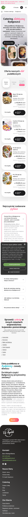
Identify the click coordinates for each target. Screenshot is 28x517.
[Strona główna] (1, 11)
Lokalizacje (5, 492)
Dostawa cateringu (9, 11)
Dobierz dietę (6, 485)
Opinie (4, 495)
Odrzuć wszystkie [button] (14, 268)
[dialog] (14, 258)
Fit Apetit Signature (7, 477)
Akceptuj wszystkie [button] (14, 264)
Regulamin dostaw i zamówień (10, 508)
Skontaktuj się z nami (8, 513)
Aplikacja (4, 510)
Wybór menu (6, 472)
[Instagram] (5, 464)
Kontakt (5, 450)
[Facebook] (3, 464)
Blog (3, 490)
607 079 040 (6, 456)
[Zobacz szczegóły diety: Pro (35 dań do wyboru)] (7, 178)
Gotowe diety (6, 474)
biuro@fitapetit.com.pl (8, 458)
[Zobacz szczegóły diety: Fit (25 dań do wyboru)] (7, 151)
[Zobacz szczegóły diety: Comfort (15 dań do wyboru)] (7, 125)
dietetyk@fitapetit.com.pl (9, 460)
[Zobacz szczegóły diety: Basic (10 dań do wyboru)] (7, 98)
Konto (16, 7)
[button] (14, 272)
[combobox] (24, 244)
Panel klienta (6, 503)
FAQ (3, 488)
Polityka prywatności (8, 506)
